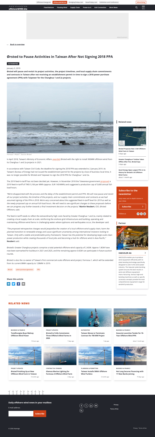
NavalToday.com (91, 2)
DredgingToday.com (76, 2)
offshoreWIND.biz (59, 2)
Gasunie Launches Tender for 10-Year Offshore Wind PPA (130, 334)
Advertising (141, 2)
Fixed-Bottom (49, 7)
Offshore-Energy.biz (44, 2)
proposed (105, 181)
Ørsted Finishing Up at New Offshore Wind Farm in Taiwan (24, 372)
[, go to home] (18, 7)
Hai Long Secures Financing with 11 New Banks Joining (130, 372)
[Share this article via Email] (23, 284)
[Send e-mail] (96, 406)
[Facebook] (138, 213)
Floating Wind (62, 7)
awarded (56, 159)
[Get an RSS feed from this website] (81, 411)
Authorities (13, 64)
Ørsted (10, 270)
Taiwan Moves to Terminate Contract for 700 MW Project (92, 334)
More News (113, 7)
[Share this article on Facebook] (18, 284)
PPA (38, 270)
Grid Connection (100, 7)
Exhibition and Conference (109, 2)
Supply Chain (75, 7)
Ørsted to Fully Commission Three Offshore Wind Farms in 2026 (58, 335)
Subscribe (126, 206)
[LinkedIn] (144, 213)
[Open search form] (136, 7)
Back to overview (17, 44)
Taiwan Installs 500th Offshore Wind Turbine (94, 372)
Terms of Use (114, 409)
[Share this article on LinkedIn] (8, 284)
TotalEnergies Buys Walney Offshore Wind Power (22, 334)
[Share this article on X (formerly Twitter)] (13, 284)
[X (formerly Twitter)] (141, 213)
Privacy (116, 405)
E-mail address (14, 408)
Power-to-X (87, 7)
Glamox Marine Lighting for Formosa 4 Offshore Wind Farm (59, 372)
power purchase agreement (24, 270)
